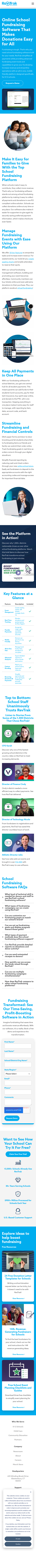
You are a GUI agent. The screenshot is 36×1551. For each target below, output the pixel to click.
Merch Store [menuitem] (18, 1464)
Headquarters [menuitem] (18, 1471)
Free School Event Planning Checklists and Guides (18, 1388)
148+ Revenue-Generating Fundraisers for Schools (18, 1331)
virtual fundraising (24, 288)
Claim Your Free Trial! (18, 1154)
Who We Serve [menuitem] (18, 1422)
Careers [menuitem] (18, 1460)
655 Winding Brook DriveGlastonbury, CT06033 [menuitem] (18, 1478)
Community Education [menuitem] (18, 1435)
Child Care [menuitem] (18, 1431)
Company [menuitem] (18, 1446)
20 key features (16, 253)
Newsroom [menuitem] (18, 1451)
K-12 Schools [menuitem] (18, 1426)
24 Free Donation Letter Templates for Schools (18, 1277)
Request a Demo (13, 83)
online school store (25, 466)
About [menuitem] (18, 1456)
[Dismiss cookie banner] (30, 1492)
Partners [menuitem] (18, 1439)
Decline (18, 1544)
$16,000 (18, 862)
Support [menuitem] (18, 1487)
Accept (18, 1539)
